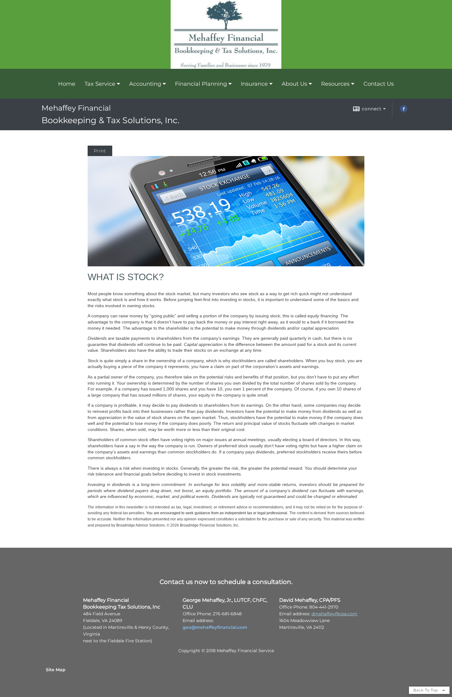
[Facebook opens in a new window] (403, 111)
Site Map (55, 669)
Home (66, 83)
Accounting (145, 83)
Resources (335, 83)
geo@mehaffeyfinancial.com (215, 627)
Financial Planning (201, 83)
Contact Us (378, 83)
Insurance (254, 83)
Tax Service (100, 83)
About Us (294, 83)
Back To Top (426, 690)
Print (100, 151)
